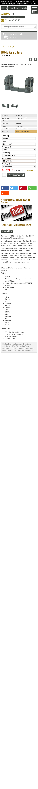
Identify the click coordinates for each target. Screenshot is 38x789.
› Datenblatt (7, 231)
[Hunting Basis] (19, 84)
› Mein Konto (13, 8)
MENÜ (34, 12)
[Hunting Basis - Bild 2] (14, 105)
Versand (30, 170)
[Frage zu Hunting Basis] (35, 60)
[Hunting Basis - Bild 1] (6, 106)
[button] (5, 188)
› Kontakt (23, 8)
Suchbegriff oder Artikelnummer (14, 27)
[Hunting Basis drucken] (30, 60)
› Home (4, 8)
